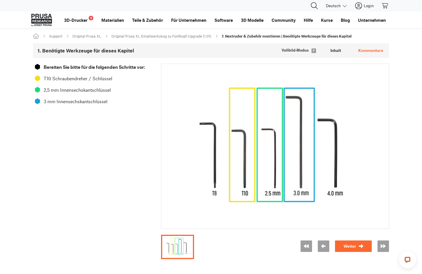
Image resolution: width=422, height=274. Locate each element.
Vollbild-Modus (295, 50)
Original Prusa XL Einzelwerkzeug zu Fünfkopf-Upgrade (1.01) (161, 36)
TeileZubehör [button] (147, 20)
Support (55, 36)
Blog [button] (345, 20)
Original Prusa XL (86, 36)
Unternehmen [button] (372, 20)
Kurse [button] (327, 20)
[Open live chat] (407, 259)
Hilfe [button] (308, 20)
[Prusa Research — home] (41, 20)
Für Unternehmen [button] (188, 20)
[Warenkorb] (385, 6)
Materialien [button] (112, 20)
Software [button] (223, 20)
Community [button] (284, 20)
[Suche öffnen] (314, 6)
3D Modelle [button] (252, 20)
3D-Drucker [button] (78, 19)
